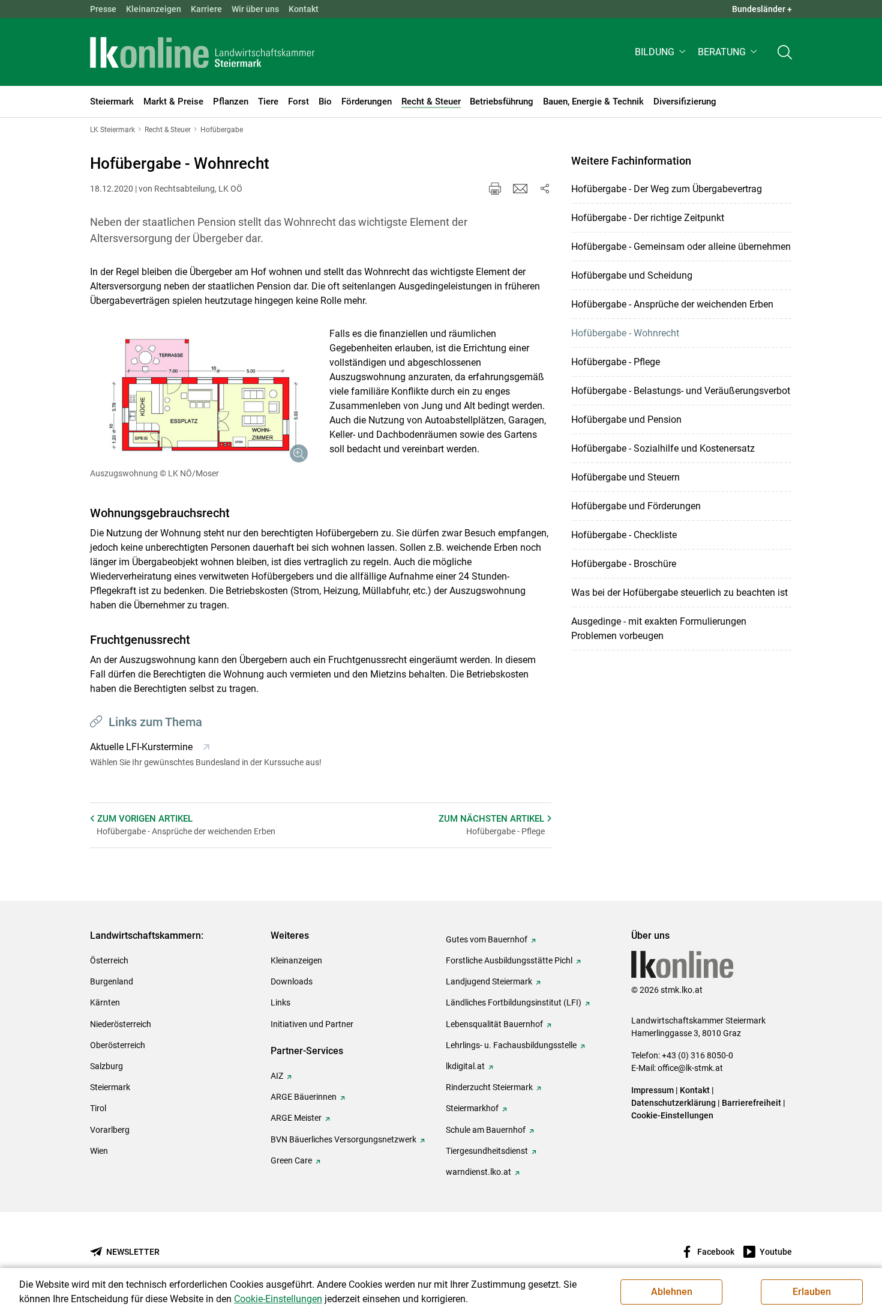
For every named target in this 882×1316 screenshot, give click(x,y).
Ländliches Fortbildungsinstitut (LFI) (513, 1002)
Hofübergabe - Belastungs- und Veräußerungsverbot (680, 390)
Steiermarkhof (472, 1108)
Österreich (109, 960)
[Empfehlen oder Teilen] (544, 188)
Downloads (292, 981)
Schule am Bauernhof (486, 1130)
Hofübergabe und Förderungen (636, 506)
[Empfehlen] (520, 188)
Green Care (291, 1160)
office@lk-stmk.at (690, 1068)
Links (280, 1002)
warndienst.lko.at (478, 1172)
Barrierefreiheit (751, 1103)
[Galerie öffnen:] (200, 398)
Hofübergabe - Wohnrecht (625, 333)
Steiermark (110, 1087)
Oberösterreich (117, 1045)
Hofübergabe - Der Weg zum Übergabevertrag (666, 189)
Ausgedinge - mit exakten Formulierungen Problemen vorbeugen (658, 628)
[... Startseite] (202, 52)
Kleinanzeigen (153, 9)
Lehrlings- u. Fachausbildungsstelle (511, 1045)
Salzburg (106, 1066)
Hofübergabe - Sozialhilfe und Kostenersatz (663, 448)
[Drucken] (495, 188)
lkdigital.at (465, 1066)
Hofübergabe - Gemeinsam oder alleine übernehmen (681, 246)
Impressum (652, 1090)
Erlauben (812, 1291)
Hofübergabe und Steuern (625, 477)
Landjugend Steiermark (489, 981)
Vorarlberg (110, 1130)
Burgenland (111, 981)
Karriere (206, 9)
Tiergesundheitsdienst (487, 1151)
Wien (99, 1151)
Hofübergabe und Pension (626, 419)
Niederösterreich (120, 1024)
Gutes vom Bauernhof (486, 939)
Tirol (98, 1108)
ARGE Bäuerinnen (304, 1097)
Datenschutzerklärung (673, 1103)
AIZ (277, 1076)
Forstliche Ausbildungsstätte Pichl (509, 960)
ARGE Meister (296, 1118)
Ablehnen (671, 1291)
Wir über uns (255, 9)
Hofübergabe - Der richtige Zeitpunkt (647, 217)
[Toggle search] (785, 51)
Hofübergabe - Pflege (615, 362)
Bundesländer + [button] (762, 9)
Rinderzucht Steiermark (489, 1087)
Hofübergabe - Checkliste (624, 535)
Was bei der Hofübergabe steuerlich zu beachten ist (679, 592)
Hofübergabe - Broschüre (623, 563)
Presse (103, 9)
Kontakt (304, 9)
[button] (661, 52)
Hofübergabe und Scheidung (631, 275)
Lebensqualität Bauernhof (494, 1024)
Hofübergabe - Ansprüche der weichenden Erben (672, 304)
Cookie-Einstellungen (672, 1115)
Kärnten (105, 1002)
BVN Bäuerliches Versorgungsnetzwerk (343, 1139)
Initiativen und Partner (312, 1024)
